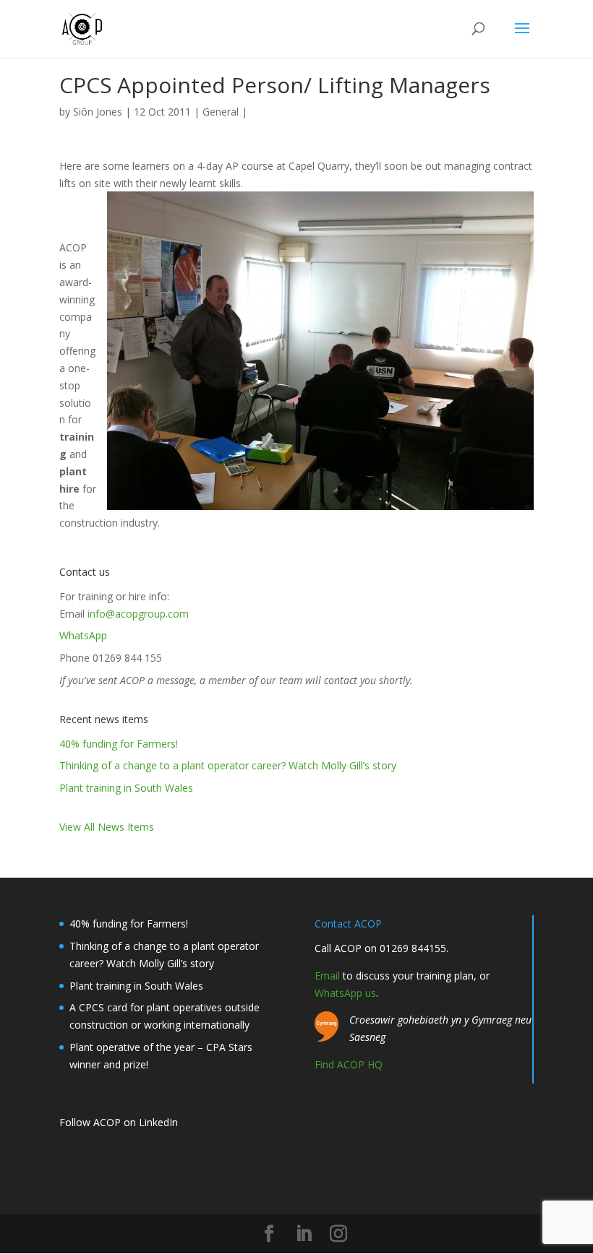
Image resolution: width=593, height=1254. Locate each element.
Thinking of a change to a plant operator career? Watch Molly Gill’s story (227, 765)
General (220, 111)
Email (327, 975)
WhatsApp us (345, 993)
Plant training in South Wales (126, 788)
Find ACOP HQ (349, 1064)
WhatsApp (83, 635)
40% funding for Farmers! (118, 744)
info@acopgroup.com (138, 613)
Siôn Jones (97, 111)
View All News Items (106, 827)
